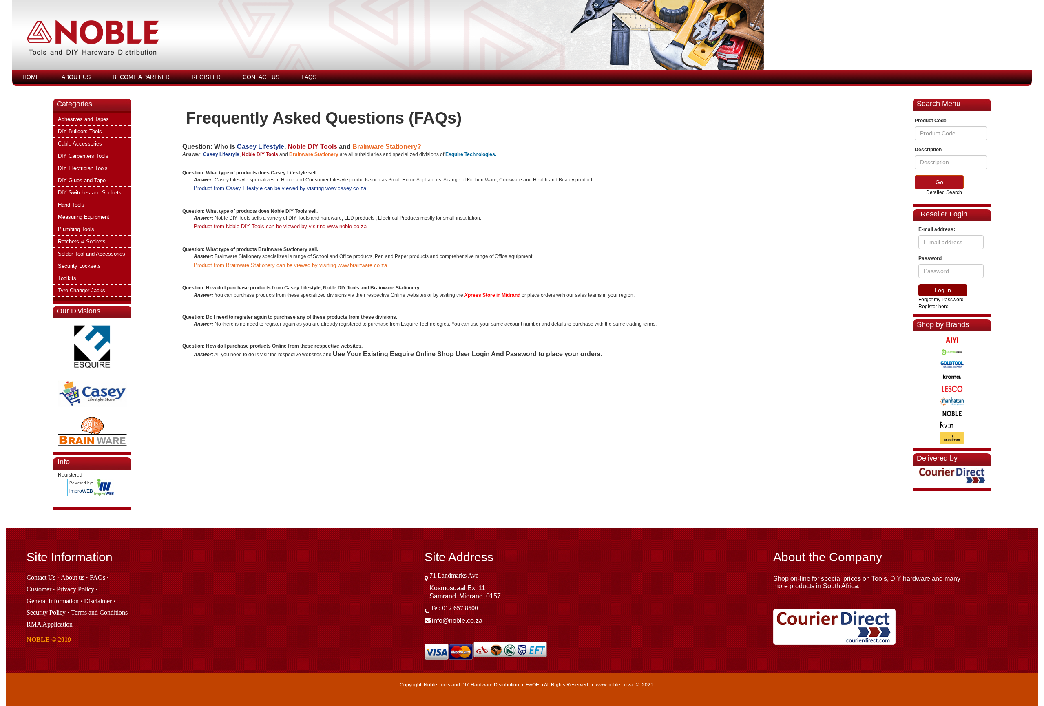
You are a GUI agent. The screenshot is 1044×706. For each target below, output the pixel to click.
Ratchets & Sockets (82, 241)
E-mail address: (936, 229)
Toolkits (67, 278)
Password (930, 258)
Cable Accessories (80, 144)
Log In (943, 290)
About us (72, 577)
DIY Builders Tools (80, 131)
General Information (53, 601)
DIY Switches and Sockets (90, 193)
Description (928, 149)
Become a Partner (141, 77)
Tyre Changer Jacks (81, 290)
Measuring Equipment (83, 217)
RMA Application (50, 624)
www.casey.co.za (345, 188)
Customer (39, 589)
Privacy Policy (75, 589)
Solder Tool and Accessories (91, 254)
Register (206, 77)
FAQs (308, 77)
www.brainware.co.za (362, 265)
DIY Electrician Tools (83, 168)
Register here (933, 306)
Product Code (931, 121)
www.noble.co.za (347, 226)
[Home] (311, 39)
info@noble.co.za (457, 620)
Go (939, 182)
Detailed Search (944, 192)
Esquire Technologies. (470, 154)
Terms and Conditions (99, 612)
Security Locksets (79, 266)
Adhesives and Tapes (83, 119)
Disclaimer (98, 601)
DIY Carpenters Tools (83, 156)
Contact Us (261, 77)
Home (31, 77)
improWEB (81, 491)
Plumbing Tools (76, 229)
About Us (76, 77)
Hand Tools (71, 205)
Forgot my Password (941, 299)
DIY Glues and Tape (82, 180)
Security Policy (46, 612)
